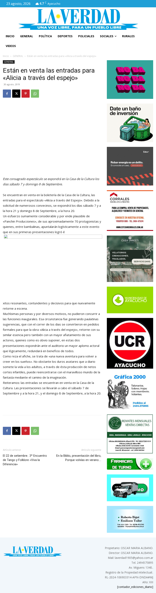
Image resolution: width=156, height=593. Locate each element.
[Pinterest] (26, 94)
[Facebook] (7, 94)
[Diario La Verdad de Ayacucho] (78, 19)
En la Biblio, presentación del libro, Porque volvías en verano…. (78, 458)
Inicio (6, 56)
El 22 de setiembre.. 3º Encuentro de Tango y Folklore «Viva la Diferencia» (25, 460)
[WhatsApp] (35, 94)
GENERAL (18, 56)
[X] (16, 94)
